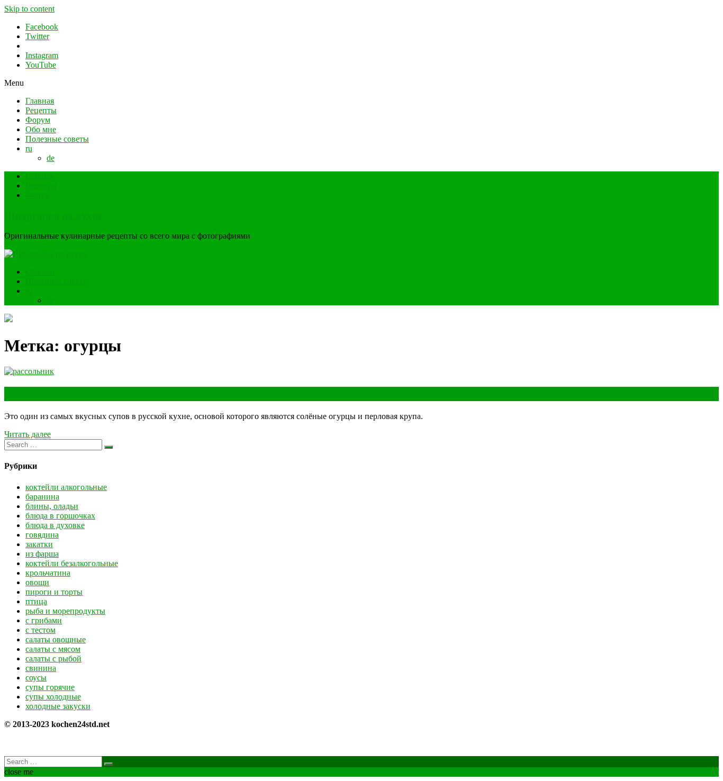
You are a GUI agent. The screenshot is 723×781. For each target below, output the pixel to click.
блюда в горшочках (60, 515)
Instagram (41, 55)
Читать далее (27, 434)
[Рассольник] (29, 371)
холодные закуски (58, 706)
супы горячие (50, 687)
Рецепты (41, 110)
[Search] (108, 447)
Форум (37, 119)
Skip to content (29, 8)
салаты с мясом (52, 648)
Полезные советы (57, 138)
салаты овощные (55, 639)
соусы (36, 677)
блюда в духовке (55, 525)
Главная (39, 100)
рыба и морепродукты (65, 610)
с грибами (43, 620)
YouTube (40, 64)
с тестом (40, 629)
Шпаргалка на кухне (53, 215)
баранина (42, 496)
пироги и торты (54, 591)
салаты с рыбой (53, 658)
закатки (39, 544)
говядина (42, 534)
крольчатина (47, 572)
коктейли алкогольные (66, 487)
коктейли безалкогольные (71, 563)
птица (36, 601)
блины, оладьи (51, 506)
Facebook (41, 26)
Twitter (37, 36)
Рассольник (38, 394)
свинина (40, 668)
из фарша (42, 553)
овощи (37, 582)
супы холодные (53, 696)
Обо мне (40, 129)
